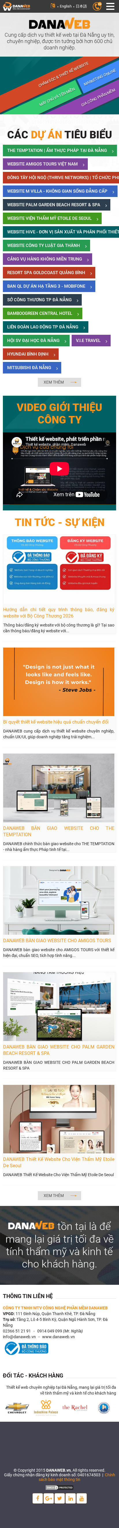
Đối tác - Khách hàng (33, 1375)
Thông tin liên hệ (28, 1296)
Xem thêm (54, 382)
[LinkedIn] (71, 1498)
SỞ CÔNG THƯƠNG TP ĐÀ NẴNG (39, 299)
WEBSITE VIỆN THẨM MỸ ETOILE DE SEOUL (49, 218)
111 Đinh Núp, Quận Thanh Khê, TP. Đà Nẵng (55, 1313)
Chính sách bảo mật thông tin (77, 1477)
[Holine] (97, 6)
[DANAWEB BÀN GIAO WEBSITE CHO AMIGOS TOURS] (58, 900)
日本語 (81, 6)
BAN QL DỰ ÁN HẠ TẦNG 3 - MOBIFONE (46, 286)
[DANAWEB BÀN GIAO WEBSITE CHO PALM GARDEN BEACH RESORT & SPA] (58, 1006)
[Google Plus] (49, 1498)
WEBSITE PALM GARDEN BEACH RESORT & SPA (53, 204)
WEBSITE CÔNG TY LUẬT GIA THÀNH (43, 245)
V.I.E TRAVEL (88, 340)
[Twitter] (60, 1498)
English (66, 6)
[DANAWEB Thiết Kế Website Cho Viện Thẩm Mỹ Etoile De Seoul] (58, 1118)
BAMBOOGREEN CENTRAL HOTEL (39, 313)
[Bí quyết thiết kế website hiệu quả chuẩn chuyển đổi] (58, 681)
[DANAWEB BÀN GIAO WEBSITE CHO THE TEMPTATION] (58, 787)
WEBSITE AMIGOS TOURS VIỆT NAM (42, 164)
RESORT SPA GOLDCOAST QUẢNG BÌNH (46, 272)
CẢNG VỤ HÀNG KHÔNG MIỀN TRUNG (44, 259)
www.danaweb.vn (58, 1336)
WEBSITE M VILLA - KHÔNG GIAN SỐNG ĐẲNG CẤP (57, 191)
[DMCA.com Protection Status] (59, 1487)
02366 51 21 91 (17, 1331)
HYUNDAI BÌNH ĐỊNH (28, 354)
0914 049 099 (49, 1331)
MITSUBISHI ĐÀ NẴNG (29, 367)
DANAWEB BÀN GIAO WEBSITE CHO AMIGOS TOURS (57, 940)
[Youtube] (82, 1498)
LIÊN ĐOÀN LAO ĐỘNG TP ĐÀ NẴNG (42, 327)
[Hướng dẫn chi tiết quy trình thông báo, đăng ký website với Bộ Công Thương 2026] (58, 569)
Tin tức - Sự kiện (60, 522)
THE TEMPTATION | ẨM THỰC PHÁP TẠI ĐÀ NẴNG (57, 150)
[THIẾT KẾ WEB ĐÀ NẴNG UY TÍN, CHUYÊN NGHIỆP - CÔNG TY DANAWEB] (16, 6)
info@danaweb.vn (19, 1336)
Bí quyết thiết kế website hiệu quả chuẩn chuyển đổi (56, 722)
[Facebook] (38, 1498)
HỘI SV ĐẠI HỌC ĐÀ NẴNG (33, 340)
